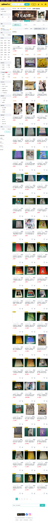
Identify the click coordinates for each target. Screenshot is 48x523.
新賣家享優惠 (45, 21)
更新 (32, 517)
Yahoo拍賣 (5, 4)
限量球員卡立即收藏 (33, 21)
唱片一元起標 (27, 21)
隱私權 (21, 519)
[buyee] (5, 29)
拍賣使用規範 (26, 519)
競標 (34, 24)
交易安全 (30, 519)
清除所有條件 (8, 131)
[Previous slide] (37, 39)
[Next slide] (47, 39)
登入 (34, 4)
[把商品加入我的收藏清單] (22, 54)
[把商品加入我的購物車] (34, 100)
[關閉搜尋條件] (17, 4)
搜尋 (42, 505)
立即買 (25, 24)
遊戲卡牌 (21, 21)
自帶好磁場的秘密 (15, 21)
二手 (43, 24)
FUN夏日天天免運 (39, 21)
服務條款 (17, 519)
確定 (8, 20)
